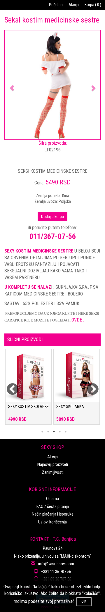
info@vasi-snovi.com (56, 563)
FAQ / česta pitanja (52, 506)
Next (89, 386)
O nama (52, 498)
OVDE (77, 320)
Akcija (74, 4)
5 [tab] (66, 432)
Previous (9, 386)
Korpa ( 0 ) (93, 4)
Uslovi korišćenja (52, 522)
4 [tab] (60, 432)
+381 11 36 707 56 (56, 571)
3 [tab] (54, 432)
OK (84, 601)
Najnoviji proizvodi (52, 464)
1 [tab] (42, 432)
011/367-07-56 (52, 236)
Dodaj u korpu (52, 216)
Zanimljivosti (53, 472)
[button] (12, 84)
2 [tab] (48, 432)
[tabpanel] (28, 390)
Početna (56, 4)
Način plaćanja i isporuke (53, 514)
